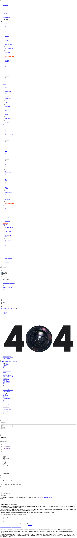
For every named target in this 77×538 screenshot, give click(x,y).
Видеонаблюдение (7, 23)
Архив (4, 372)
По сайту (4, 274)
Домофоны (5, 63)
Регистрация (3, 432)
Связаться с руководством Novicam (10, 404)
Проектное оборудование (8, 357)
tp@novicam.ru (50, 416)
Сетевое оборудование (7, 147)
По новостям (4, 273)
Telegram (44, 416)
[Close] (0, 420)
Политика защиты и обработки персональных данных (14, 401)
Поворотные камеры (7, 356)
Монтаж (4, 383)
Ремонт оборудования (7, 389)
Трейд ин (5, 380)
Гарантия (5, 387)
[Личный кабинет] (1, 306)
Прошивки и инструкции (8, 375)
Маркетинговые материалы (8, 376)
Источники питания (7, 124)
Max (41, 416)
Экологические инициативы (9, 399)
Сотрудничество (6, 398)
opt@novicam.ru (28, 416)
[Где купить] (1, 299)
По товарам (4, 272)
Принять (2, 498)
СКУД (4, 84)
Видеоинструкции (6, 391)
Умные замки (6, 205)
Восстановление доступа (8, 390)
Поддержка (5, 224)
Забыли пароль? (3, 430)
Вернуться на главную (5, 352)
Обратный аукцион (7, 371)
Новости (4, 396)
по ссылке (30, 525)
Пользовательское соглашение (9, 402)
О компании (5, 395)
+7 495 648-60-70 (13, 416)
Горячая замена (6, 379)
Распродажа (5, 223)
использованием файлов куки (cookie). (44, 497)
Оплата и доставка (7, 382)
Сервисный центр (6, 381)
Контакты (5, 394)
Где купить (5, 397)
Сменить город (3, 305)
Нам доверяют (6, 400)
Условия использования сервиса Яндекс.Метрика (10, 527)
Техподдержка (6, 386)
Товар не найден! (6, 358)
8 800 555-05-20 (21, 416)
